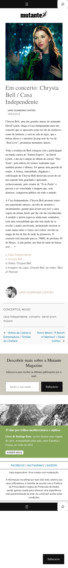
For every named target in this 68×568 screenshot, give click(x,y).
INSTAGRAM (34, 465)
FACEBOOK (18, 465)
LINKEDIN (51, 465)
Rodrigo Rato (23, 436)
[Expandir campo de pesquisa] (62, 4)
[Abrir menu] (27, 4)
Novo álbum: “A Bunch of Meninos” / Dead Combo (51, 337)
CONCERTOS (11, 309)
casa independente (15, 316)
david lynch (49, 316)
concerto (34, 316)
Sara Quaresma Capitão (22, 110)
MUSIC (26, 309)
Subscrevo (52, 387)
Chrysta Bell (15, 259)
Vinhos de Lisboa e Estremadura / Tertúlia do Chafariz (17, 337)
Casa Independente (19, 254)
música (7, 320)
